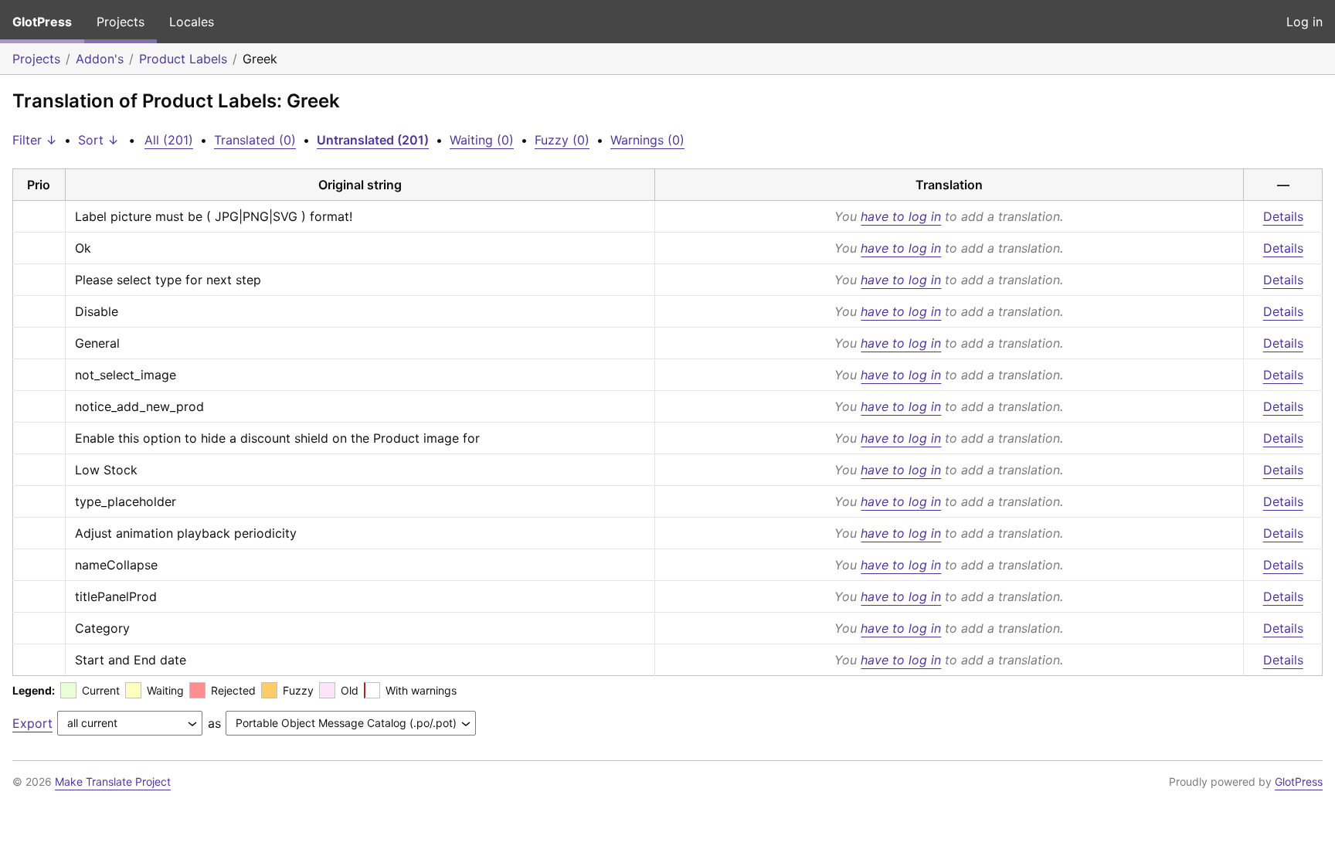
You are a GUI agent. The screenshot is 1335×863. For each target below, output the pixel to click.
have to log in (901, 216)
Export (32, 723)
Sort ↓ (98, 140)
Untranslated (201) (373, 140)
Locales (191, 21)
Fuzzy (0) (562, 140)
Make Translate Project (113, 781)
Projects (120, 21)
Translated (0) (255, 140)
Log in (1304, 21)
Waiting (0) (482, 140)
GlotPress (42, 21)
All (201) (168, 140)
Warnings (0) (647, 140)
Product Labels (183, 58)
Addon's (100, 58)
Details (1283, 216)
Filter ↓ (34, 140)
